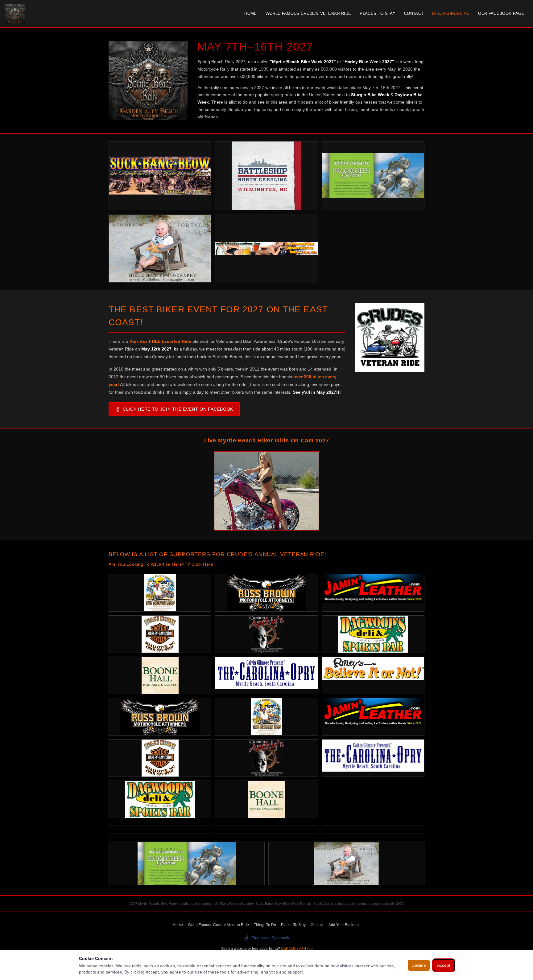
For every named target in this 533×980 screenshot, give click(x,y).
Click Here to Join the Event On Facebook (178, 409)
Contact (414, 13)
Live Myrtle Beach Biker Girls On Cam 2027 (266, 440)
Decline (418, 965)
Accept (443, 965)
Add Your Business (344, 925)
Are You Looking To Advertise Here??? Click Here (161, 564)
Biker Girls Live (450, 13)
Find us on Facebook (270, 938)
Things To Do (265, 925)
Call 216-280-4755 (297, 948)
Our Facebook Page (501, 13)
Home (250, 13)
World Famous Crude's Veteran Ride (308, 13)
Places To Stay (377, 13)
